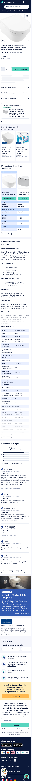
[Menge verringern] (3, 69)
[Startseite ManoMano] (11, 2)
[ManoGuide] (26, 776)
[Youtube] (11, 760)
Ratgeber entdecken (21, 613)
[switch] (3, 776)
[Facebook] (6, 760)
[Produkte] (2, 7)
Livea (9, 121)
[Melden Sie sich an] (23, 2)
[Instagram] (15, 760)
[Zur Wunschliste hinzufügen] (27, 40)
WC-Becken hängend (8, 641)
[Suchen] (6, 6)
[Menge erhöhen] (10, 69)
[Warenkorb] (27, 2)
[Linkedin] (2, 760)
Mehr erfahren (18, 734)
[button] (15, 111)
